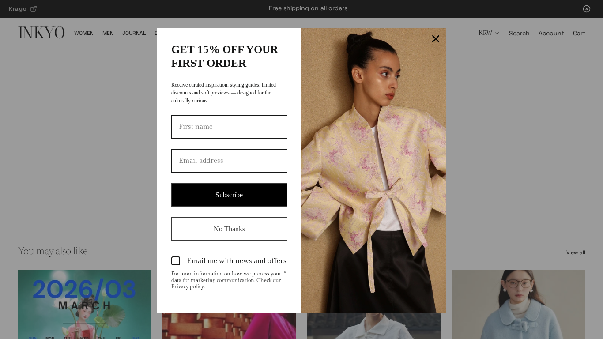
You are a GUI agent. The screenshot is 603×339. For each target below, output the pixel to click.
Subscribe (229, 195)
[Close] (435, 38)
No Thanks (229, 229)
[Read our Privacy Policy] (285, 274)
